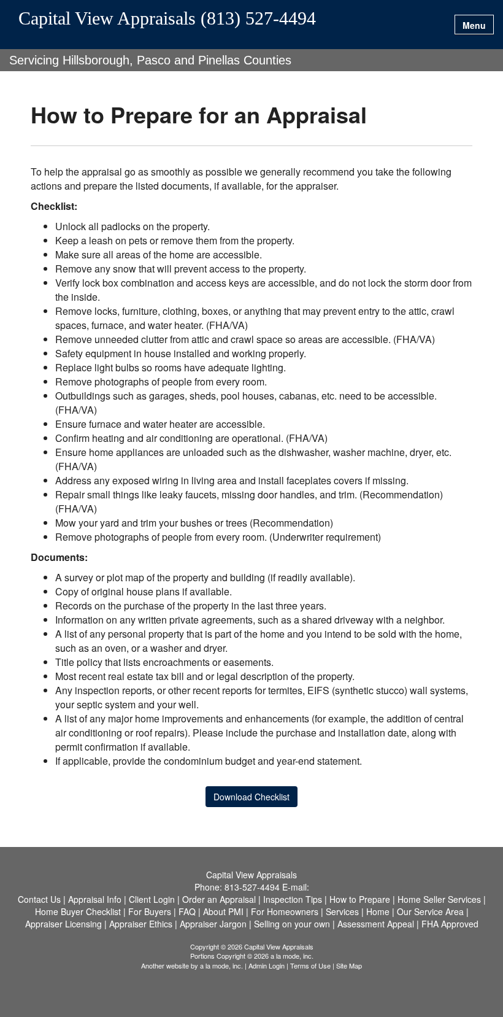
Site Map (349, 965)
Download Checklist (251, 797)
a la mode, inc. (221, 965)
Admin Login (266, 965)
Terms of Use (310, 965)
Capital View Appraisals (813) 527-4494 (167, 18)
